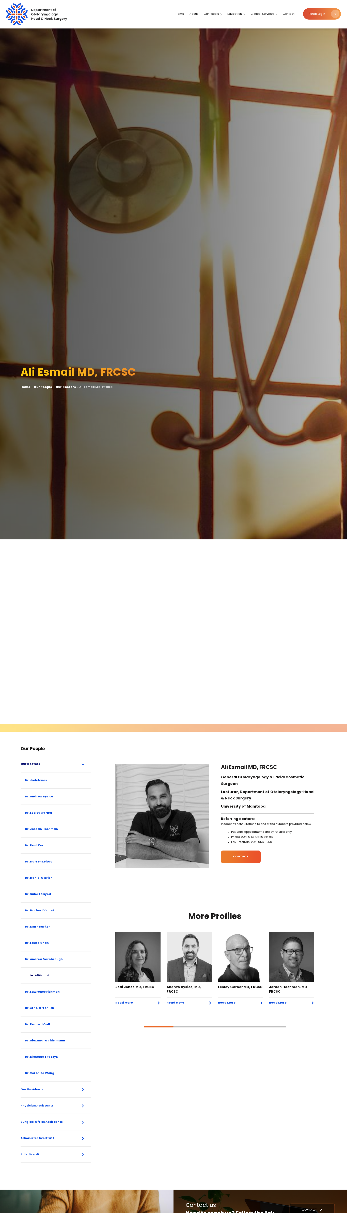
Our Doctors (66, 387)
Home (25, 387)
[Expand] (83, 764)
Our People (43, 387)
